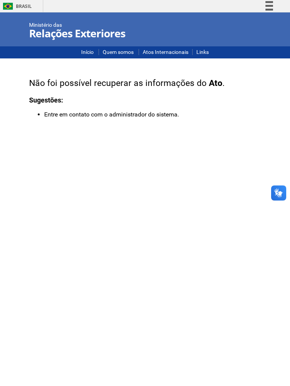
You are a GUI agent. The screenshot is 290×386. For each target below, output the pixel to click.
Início (88, 52)
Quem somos (119, 52)
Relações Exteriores (77, 33)
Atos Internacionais (165, 52)
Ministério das (45, 25)
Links (202, 52)
